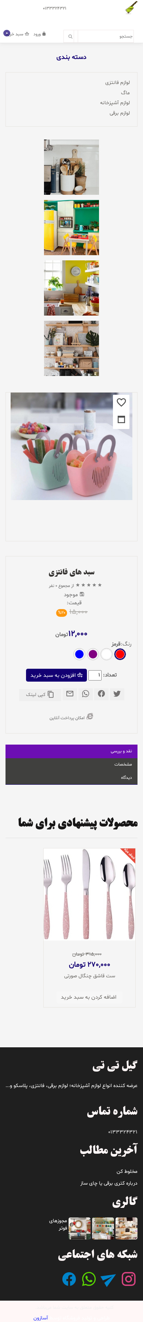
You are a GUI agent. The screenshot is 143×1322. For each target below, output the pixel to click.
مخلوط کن (127, 1171)
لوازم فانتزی (117, 82)
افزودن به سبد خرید (53, 675)
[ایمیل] (70, 695)
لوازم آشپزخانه (115, 102)
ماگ (125, 92)
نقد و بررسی (121, 751)
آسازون (40, 1318)
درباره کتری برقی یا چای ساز (109, 1183)
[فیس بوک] (101, 695)
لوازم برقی (120, 113)
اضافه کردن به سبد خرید (88, 997)
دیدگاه (126, 778)
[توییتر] (117, 695)
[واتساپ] (85, 695)
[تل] (108, 1284)
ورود (37, 34)
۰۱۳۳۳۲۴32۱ (54, 8)
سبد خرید (15, 34)
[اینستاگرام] (128, 1284)
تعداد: (110, 675)
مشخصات (123, 764)
